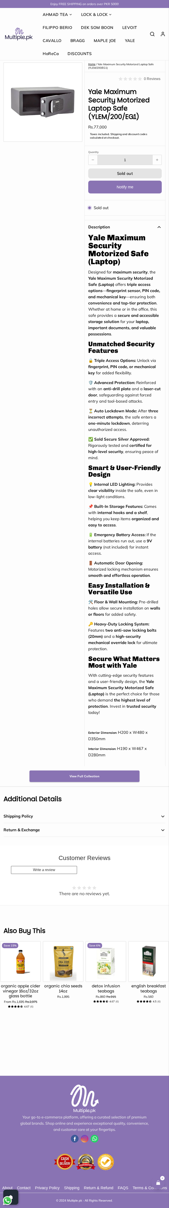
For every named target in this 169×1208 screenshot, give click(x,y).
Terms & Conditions (150, 1188)
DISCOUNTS (80, 53)
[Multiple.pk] (19, 34)
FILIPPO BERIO (57, 27)
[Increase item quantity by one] (157, 160)
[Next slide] (160, 948)
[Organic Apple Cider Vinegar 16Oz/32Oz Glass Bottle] (20, 961)
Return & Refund (98, 1188)
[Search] (150, 34)
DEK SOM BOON (97, 27)
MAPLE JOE (105, 40)
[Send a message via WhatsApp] (7, 1200)
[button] (125, 173)
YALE (130, 40)
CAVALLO (52, 40)
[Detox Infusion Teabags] (106, 961)
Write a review (44, 870)
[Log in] (161, 34)
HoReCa (51, 53)
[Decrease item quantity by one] (92, 160)
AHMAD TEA (55, 14)
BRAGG (77, 40)
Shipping (71, 1188)
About (7, 1188)
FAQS (123, 1188)
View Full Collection (84, 776)
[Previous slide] (147, 948)
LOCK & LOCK (94, 14)
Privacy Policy (47, 1188)
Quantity (93, 152)
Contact (24, 1188)
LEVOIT (129, 27)
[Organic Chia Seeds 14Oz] (63, 961)
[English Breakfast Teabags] (148, 961)
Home (92, 64)
